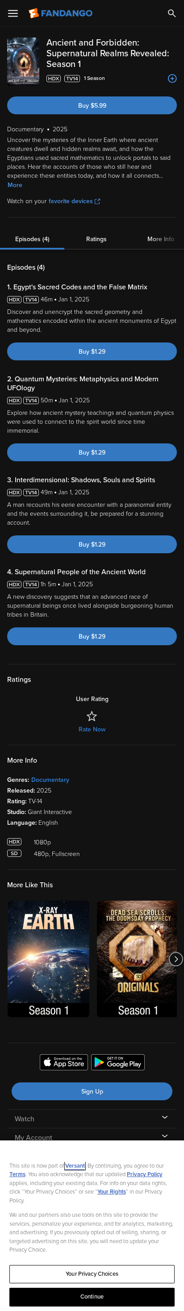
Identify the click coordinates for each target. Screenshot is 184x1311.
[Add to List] (172, 78)
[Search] (172, 13)
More (15, 185)
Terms (17, 1174)
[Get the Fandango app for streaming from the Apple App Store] (63, 1063)
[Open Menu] (13, 13)
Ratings (96, 239)
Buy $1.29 (92, 351)
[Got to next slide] (175, 959)
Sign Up (92, 1091)
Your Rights (111, 1191)
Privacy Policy (145, 1174)
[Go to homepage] (61, 13)
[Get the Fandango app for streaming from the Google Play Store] (118, 1063)
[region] (92, 1225)
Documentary (50, 780)
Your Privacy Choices (92, 1274)
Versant (75, 1165)
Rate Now (92, 729)
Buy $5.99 (92, 105)
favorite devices (71, 201)
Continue (92, 1296)
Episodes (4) (32, 239)
